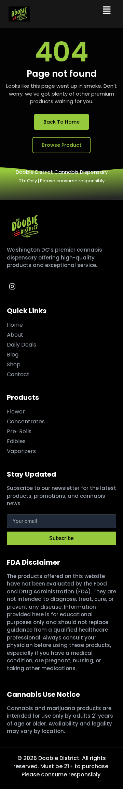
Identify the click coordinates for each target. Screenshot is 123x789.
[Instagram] (12, 286)
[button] (106, 10)
